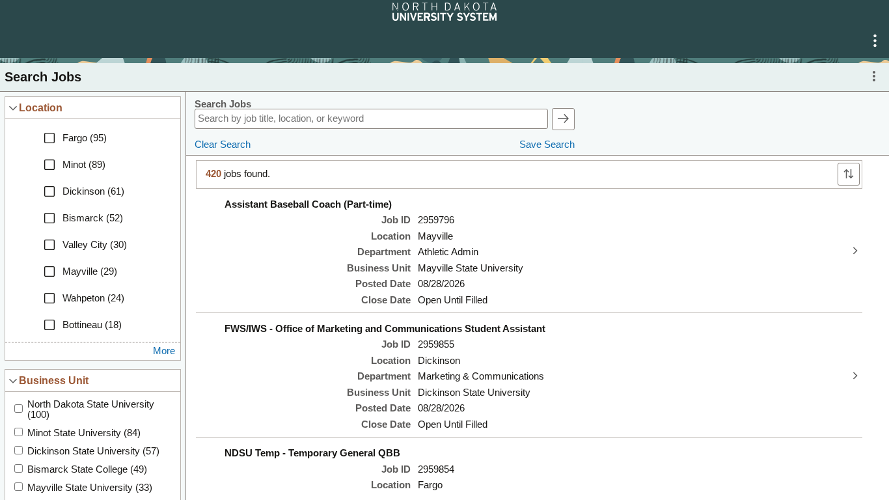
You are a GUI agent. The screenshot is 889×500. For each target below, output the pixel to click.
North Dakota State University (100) (90, 409)
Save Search (547, 144)
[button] (875, 41)
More (164, 351)
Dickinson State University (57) (93, 451)
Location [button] (40, 107)
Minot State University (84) (84, 433)
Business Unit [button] (54, 380)
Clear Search (223, 144)
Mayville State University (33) (89, 487)
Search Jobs (223, 104)
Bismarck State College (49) (87, 469)
